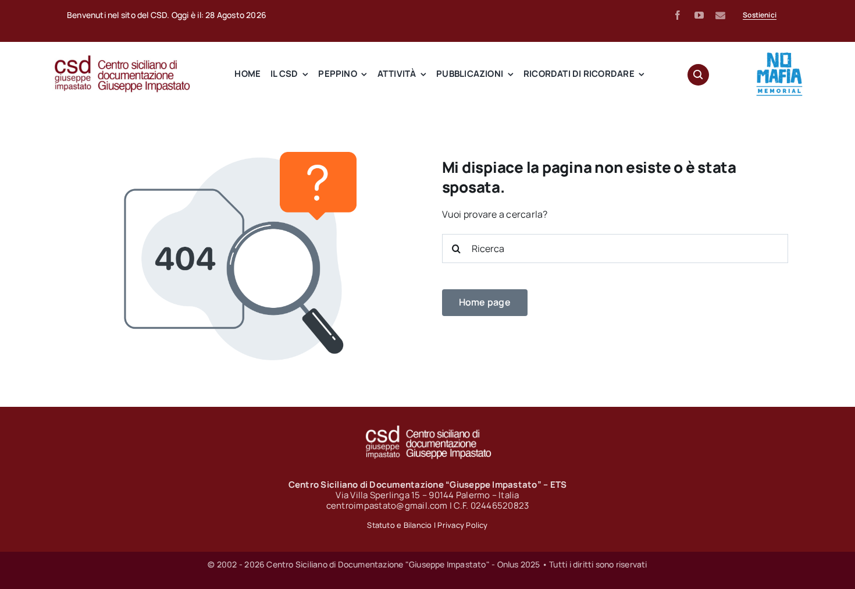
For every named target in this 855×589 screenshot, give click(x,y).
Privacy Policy (462, 525)
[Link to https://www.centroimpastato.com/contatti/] (720, 15)
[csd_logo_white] (427, 429)
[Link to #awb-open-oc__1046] (698, 75)
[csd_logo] (122, 58)
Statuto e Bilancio (399, 525)
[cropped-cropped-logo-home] (779, 55)
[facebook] (677, 15)
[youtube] (699, 15)
